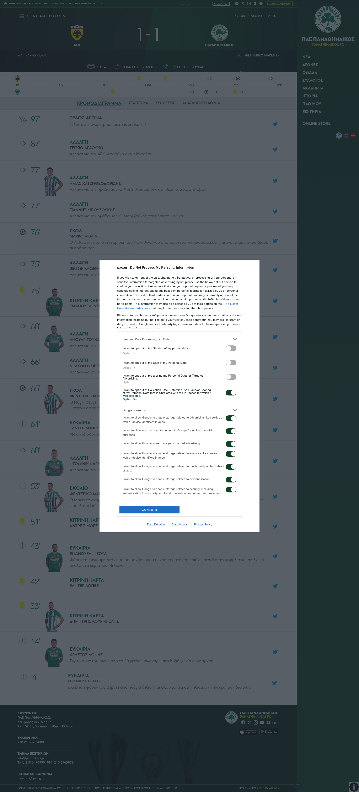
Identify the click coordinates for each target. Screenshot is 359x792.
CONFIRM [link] (149, 509)
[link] (251, 268)
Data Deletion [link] (156, 524)
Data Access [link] (179, 524)
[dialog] (179, 396)
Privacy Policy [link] (203, 524)
